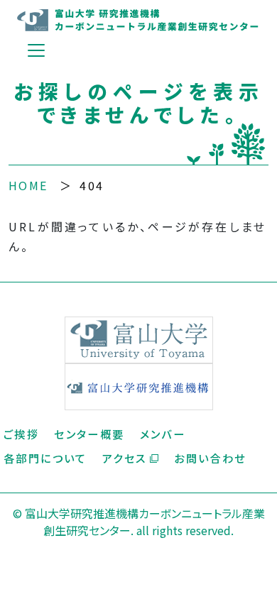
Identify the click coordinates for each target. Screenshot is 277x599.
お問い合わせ (210, 458)
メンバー (163, 433)
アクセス (124, 458)
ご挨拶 (21, 433)
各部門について (45, 458)
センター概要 (89, 433)
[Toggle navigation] (36, 50)
